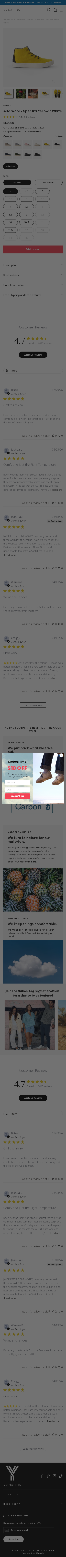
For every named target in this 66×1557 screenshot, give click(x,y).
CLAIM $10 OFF (17, 796)
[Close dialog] (61, 755)
